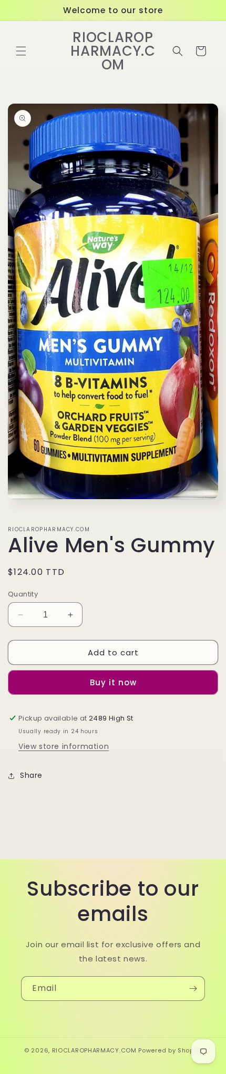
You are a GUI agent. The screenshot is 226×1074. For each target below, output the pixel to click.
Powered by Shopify (170, 1050)
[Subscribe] (192, 988)
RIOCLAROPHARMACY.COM (94, 1050)
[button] (21, 51)
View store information (63, 746)
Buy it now (113, 682)
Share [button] (31, 775)
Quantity (23, 594)
